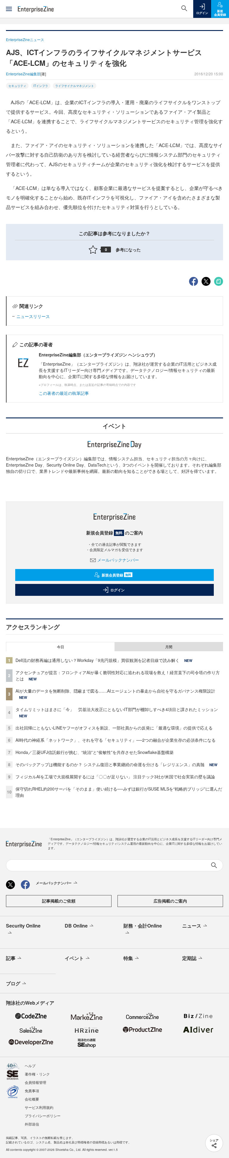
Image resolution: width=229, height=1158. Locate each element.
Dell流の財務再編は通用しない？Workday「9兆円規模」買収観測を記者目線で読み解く (98, 660)
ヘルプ (30, 1065)
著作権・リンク (37, 1073)
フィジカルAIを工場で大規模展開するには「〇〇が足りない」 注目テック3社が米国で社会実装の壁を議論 (115, 777)
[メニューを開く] (9, 9)
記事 (11, 958)
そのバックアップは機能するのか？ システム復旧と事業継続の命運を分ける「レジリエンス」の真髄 (110, 764)
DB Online (76, 925)
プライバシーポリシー (43, 1115)
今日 (60, 646)
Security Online (23, 925)
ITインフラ (40, 86)
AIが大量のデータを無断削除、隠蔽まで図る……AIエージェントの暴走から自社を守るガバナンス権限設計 (115, 691)
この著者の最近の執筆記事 (64, 393)
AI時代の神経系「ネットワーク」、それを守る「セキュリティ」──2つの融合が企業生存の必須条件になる (116, 740)
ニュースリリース (33, 316)
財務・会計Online (142, 925)
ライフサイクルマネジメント (74, 86)
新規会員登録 (116, 575)
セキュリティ (17, 86)
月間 (168, 646)
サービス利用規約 (39, 1107)
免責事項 (32, 1090)
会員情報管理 (35, 1082)
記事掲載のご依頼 (58, 901)
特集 (128, 958)
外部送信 (32, 1123)
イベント (74, 958)
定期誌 (189, 958)
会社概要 (32, 1098)
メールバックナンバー (118, 560)
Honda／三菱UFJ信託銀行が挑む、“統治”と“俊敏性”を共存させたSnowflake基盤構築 (95, 752)
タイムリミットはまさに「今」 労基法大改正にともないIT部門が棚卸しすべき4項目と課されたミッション (117, 709)
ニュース (191, 925)
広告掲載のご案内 (170, 901)
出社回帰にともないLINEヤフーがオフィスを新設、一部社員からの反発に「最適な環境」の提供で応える (114, 728)
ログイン (117, 590)
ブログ (13, 983)
